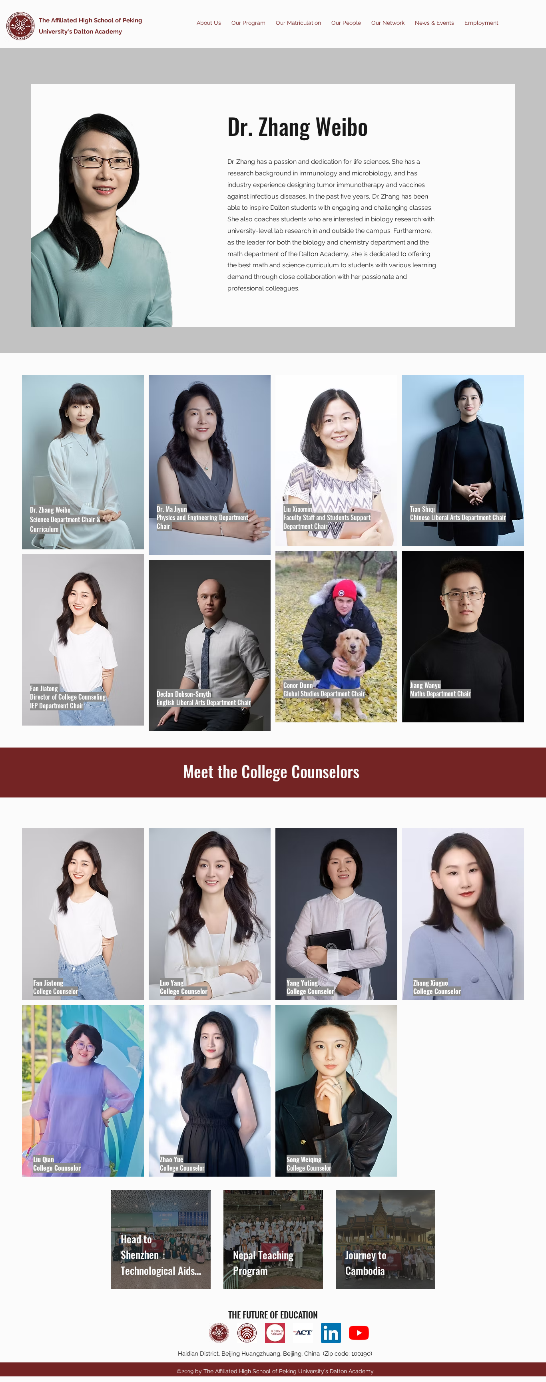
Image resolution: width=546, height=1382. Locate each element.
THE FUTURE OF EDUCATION (273, 1314)
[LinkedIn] (331, 1333)
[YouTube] (359, 1333)
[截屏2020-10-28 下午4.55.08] (275, 1333)
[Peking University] (247, 1333)
